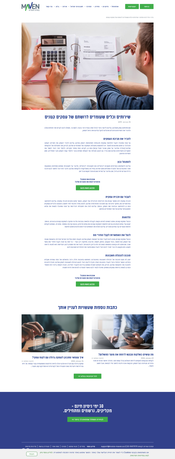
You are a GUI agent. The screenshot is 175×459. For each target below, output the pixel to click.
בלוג (57, 6)
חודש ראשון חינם (87, 188)
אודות (64, 6)
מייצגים (105, 6)
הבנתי (31, 454)
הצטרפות (132, 6)
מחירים (82, 446)
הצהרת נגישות (44, 446)
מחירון (97, 6)
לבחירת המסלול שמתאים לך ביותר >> (87, 419)
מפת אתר (55, 446)
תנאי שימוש (73, 446)
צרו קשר (49, 6)
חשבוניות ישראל (76, 6)
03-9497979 (132, 446)
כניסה (146, 6)
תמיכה (89, 6)
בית (152, 17)
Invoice (115, 6)
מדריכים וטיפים (145, 17)
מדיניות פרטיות (30, 446)
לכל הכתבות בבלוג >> (87, 376)
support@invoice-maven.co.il (113, 446)
